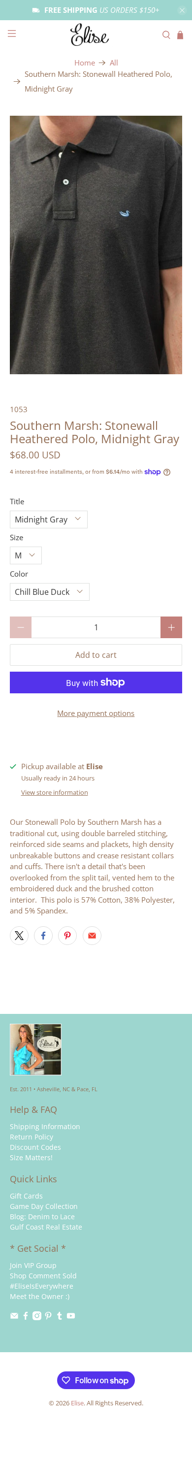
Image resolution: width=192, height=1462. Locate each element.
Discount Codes (35, 1147)
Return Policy (31, 1136)
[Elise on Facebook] (25, 1317)
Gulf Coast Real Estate (46, 1227)
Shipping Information (45, 1126)
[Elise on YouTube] (70, 1317)
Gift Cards (26, 1196)
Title (17, 501)
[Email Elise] (14, 1317)
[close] (182, 10)
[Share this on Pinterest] (67, 935)
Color (19, 574)
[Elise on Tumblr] (59, 1317)
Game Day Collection (44, 1206)
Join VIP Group (33, 1265)
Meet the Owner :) (39, 1296)
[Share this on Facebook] (43, 935)
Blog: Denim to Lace (42, 1216)
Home (84, 62)
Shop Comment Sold (43, 1275)
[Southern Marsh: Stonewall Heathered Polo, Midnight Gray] (96, 245)
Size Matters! (31, 1157)
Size (16, 537)
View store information (54, 792)
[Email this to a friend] (92, 935)
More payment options (95, 713)
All (114, 62)
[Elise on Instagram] (36, 1317)
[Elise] (96, 35)
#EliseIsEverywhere (41, 1286)
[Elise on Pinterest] (48, 1317)
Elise (77, 1403)
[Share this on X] (19, 935)
